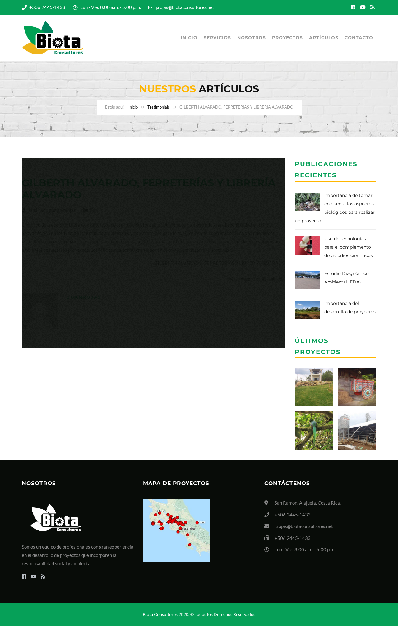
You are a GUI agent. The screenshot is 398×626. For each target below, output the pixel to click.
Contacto (359, 37)
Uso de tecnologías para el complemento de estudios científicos (348, 247)
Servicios (217, 37)
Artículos (323, 37)
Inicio (189, 37)
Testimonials (158, 107)
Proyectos (287, 37)
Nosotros (251, 37)
